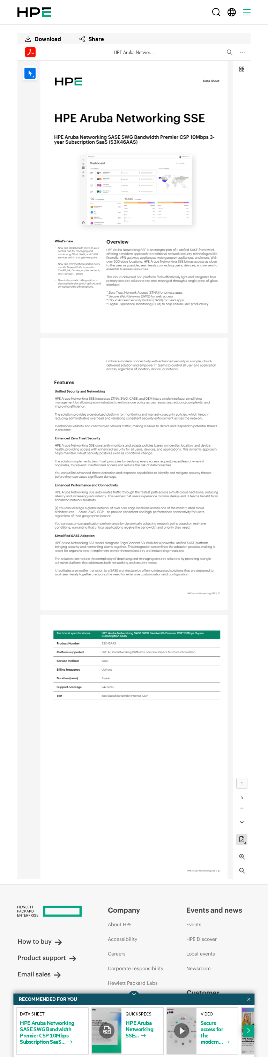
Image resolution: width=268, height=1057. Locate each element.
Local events (200, 954)
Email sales (34, 974)
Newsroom (198, 968)
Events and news (214, 910)
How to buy (34, 941)
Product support (41, 958)
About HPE (120, 924)
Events (193, 924)
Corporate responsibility (135, 968)
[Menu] (247, 12)
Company (124, 910)
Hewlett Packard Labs (133, 983)
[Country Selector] (232, 12)
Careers (117, 954)
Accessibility (122, 939)
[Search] (216, 12)
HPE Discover (201, 939)
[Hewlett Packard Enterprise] (34, 12)
